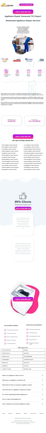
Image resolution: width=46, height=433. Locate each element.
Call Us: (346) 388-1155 (23, 12)
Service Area (33, 413)
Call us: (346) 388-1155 (26, 4)
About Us (10, 413)
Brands (25, 413)
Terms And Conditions (27, 418)
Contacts (41, 413)
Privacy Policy (19, 418)
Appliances (18, 413)
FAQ (15, 418)
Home (3, 413)
